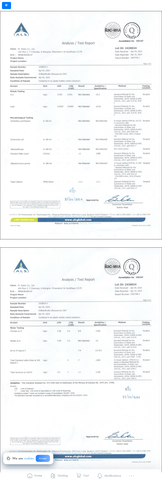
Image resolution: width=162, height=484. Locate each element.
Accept (43, 458)
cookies (29, 458)
